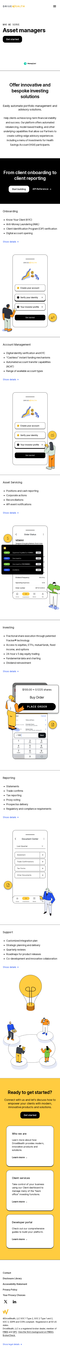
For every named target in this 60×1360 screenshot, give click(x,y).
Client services (21, 1178)
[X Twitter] (5, 1301)
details (13, 241)
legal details (14, 1344)
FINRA (5, 1332)
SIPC (15, 1332)
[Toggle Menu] (54, 6)
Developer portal (22, 1222)
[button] (30, 242)
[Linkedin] (14, 1301)
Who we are (19, 1133)
